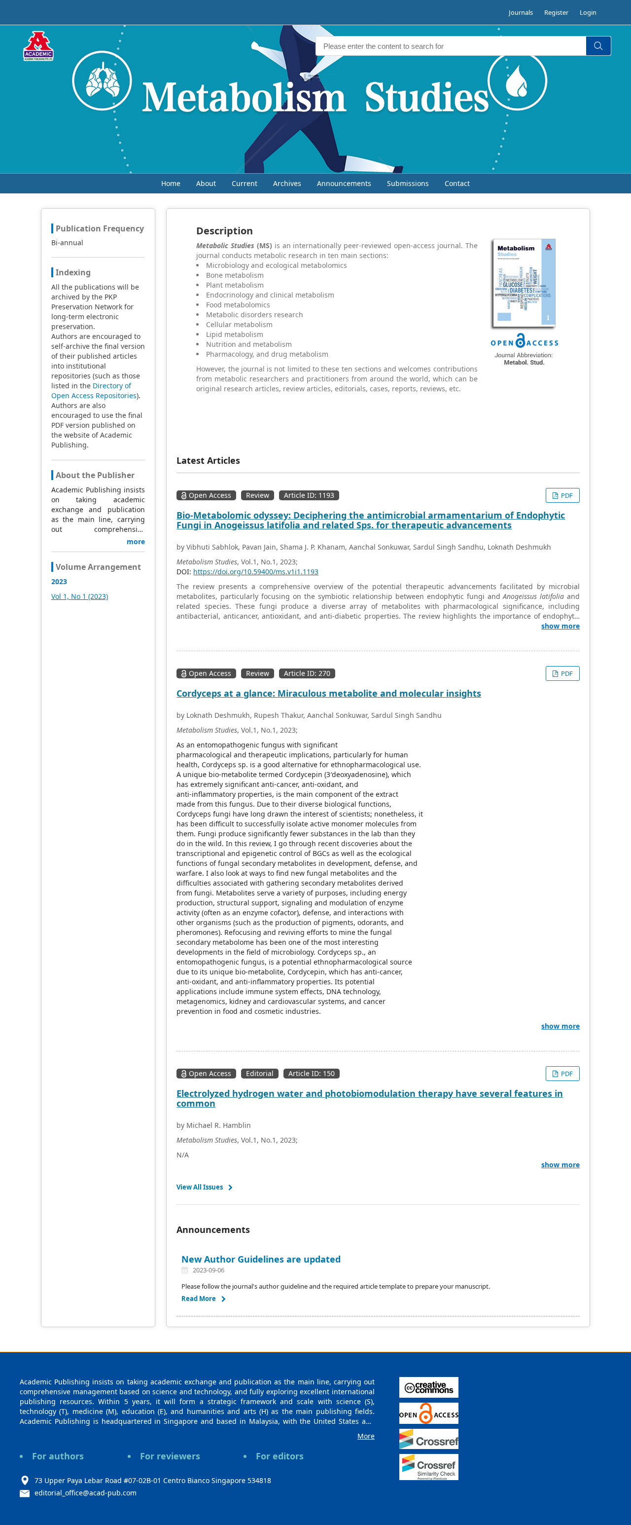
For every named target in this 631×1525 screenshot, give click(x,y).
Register (556, 12)
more (136, 541)
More (366, 1436)
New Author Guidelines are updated (262, 1259)
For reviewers (170, 1456)
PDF (566, 495)
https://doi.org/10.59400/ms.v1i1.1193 (255, 571)
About (206, 183)
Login (588, 12)
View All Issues (199, 1187)
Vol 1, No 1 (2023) (79, 596)
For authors (58, 1456)
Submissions (408, 183)
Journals (521, 12)
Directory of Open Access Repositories (94, 390)
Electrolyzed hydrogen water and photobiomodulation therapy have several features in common (369, 1098)
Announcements (344, 183)
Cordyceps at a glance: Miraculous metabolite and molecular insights (328, 693)
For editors (280, 1456)
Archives (287, 183)
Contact (457, 183)
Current (244, 183)
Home (170, 183)
